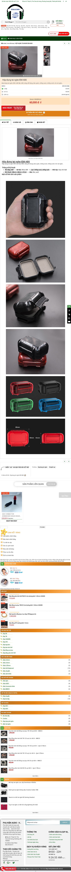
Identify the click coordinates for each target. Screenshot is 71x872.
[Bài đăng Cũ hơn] (69, 43)
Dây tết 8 (6, 29)
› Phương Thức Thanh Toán (33, 857)
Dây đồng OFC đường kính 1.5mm (18, 623)
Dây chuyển (6, 696)
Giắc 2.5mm (41, 25)
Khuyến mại (10, 43)
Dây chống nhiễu (14, 29)
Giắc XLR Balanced (8, 668)
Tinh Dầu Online (25, 868)
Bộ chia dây (6, 715)
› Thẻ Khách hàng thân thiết (56, 839)
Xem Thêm (51, 484)
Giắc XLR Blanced (42, 27)
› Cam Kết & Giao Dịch (32, 839)
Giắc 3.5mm (34, 25)
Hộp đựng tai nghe (42, 467)
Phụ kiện (21, 29)
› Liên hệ (29, 837)
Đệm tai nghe (7, 724)
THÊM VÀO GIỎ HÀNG (36, 113)
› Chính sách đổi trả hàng (55, 834)
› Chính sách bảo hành (54, 837)
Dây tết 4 (5, 706)
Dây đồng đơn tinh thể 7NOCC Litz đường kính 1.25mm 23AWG (27, 596)
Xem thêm (35, 776)
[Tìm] (48, 21)
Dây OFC (23, 25)
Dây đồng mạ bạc (8, 650)
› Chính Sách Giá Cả (32, 851)
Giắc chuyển (6, 671)
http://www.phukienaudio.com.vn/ (54, 868)
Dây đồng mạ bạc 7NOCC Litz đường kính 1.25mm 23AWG (26, 605)
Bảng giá (18, 122)
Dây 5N (28, 25)
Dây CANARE (6, 639)
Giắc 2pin (5, 681)
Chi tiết (6, 122)
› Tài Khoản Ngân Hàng (32, 842)
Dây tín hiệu (6, 699)
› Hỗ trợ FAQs (52, 842)
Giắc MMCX (17, 27)
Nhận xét (41, 122)
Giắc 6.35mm (7, 665)
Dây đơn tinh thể (11, 25)
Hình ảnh (29, 122)
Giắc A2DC (34, 27)
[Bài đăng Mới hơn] (65, 43)
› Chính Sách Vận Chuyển (33, 854)
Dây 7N (18, 25)
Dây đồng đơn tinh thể (9, 653)
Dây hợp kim (6, 644)
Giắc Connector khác (9, 686)
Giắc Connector (9, 27)
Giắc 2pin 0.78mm (25, 27)
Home (4, 38)
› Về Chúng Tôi (30, 834)
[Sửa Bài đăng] (25, 475)
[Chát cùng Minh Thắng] (17, 572)
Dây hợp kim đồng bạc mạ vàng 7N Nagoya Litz (22, 614)
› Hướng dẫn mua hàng (32, 849)
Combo (5, 718)
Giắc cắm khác (7, 673)
